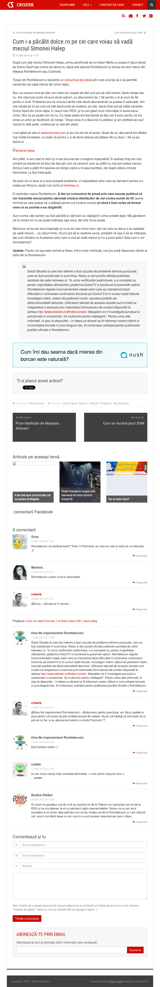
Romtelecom (121, 403)
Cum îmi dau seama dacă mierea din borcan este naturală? (61, 355)
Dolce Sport (70, 403)
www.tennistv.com (53, 132)
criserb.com (20, 5)
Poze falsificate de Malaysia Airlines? (36, 32)
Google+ (151, 16)
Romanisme (36, 403)
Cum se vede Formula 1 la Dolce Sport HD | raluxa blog (61, 621)
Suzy (35, 536)
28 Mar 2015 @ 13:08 (42, 799)
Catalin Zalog (116, 981)
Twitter (144, 16)
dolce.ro (84, 403)
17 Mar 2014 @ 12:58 (42, 637)
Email (131, 16)
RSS (124, 16)
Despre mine (67, 5)
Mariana (37, 567)
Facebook (138, 16)
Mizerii (94, 403)
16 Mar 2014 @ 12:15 (42, 571)
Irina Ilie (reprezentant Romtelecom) (57, 633)
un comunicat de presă (76, 80)
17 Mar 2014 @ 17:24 (42, 768)
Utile (86, 5)
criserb (36, 594)
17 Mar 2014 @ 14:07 (42, 742)
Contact (137, 5)
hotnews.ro (71, 185)
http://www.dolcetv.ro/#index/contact (62, 311)
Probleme (106, 403)
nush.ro (132, 355)
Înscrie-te (135, 950)
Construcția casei (112, 5)
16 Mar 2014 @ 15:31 (42, 598)
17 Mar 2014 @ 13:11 (42, 707)
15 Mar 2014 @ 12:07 (42, 541)
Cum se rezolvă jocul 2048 (128, 32)
